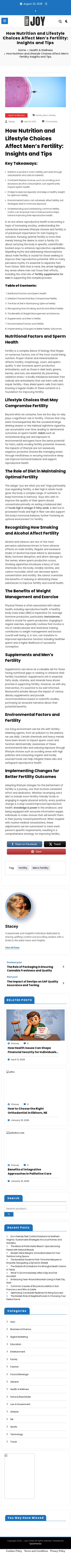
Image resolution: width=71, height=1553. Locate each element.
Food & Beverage (19, 1374)
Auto (12, 1321)
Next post (12, 977)
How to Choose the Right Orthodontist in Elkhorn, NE (27, 1111)
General (14, 1381)
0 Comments (51, 121)
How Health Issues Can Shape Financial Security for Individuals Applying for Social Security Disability (32, 1050)
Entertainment (17, 1351)
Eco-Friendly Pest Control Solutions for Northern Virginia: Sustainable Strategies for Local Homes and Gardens (34, 1239)
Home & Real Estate (20, 1396)
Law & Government (20, 1404)
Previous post (14, 962)
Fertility (39, 115)
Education (15, 1344)
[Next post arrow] (63, 983)
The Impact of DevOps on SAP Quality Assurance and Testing (32, 983)
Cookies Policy (14, 1551)
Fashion (14, 1366)
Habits (41, 433)
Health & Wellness (16, 115)
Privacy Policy (57, 1551)
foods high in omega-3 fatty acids (28, 508)
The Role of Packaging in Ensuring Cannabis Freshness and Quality (30, 968)
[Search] (60, 21)
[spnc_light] (67, 22)
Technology (16, 1434)
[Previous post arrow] (63, 967)
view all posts (12, 947)
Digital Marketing (19, 1336)
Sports (13, 1426)
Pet (11, 1419)
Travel (13, 1441)
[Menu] (4, 21)
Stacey (12, 121)
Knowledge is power (25, 807)
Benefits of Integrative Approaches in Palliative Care (29, 1171)
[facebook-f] (35, 10)
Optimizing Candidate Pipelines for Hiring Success (37, 1292)
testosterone (52, 616)
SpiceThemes (35, 1543)
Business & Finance (20, 1329)
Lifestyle (14, 1411)
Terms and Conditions (36, 1551)
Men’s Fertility (49, 115)
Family (13, 1359)
